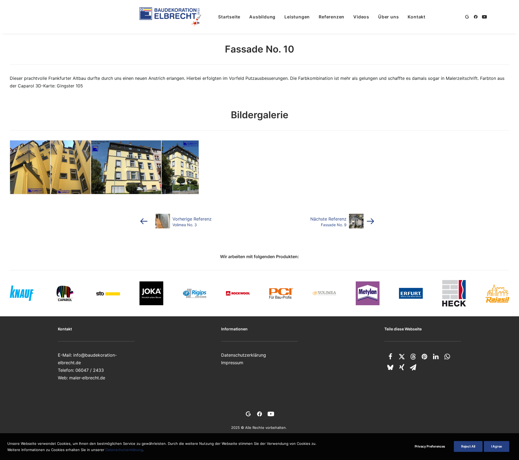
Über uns (388, 16)
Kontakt (416, 16)
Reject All (468, 446)
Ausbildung (262, 16)
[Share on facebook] (390, 356)
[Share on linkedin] (435, 356)
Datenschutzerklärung (243, 355)
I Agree (496, 446)
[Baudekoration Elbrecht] (170, 16)
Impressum (232, 362)
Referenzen (331, 16)
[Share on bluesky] (390, 367)
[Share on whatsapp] (447, 356)
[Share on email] (413, 367)
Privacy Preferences (430, 446)
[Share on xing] (401, 367)
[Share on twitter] (401, 356)
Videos (361, 16)
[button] (468, 17)
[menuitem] (229, 17)
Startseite (229, 16)
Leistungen (297, 16)
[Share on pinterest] (424, 356)
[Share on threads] (413, 356)
